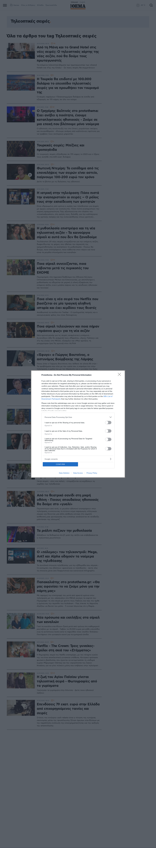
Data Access (78, 473)
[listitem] (78, 417)
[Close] (120, 375)
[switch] (108, 422)
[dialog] (78, 424)
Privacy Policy (92, 473)
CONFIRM (60, 464)
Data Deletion (64, 473)
